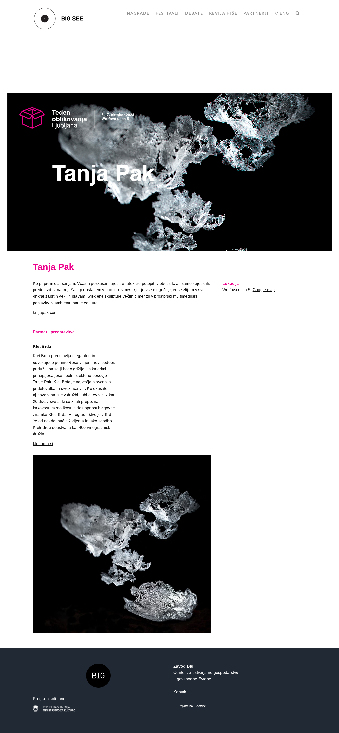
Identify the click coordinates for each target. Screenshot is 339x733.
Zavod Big (183, 666)
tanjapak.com (45, 312)
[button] (298, 13)
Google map (264, 290)
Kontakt (180, 692)
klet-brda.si (43, 444)
